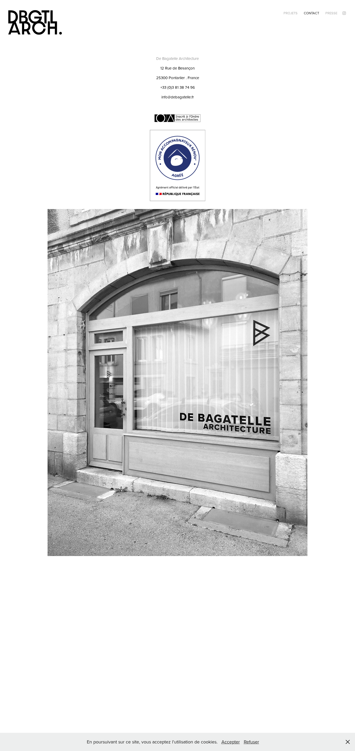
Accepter (230, 742)
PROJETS (291, 13)
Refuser (251, 742)
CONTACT (311, 13)
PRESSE (331, 13)
